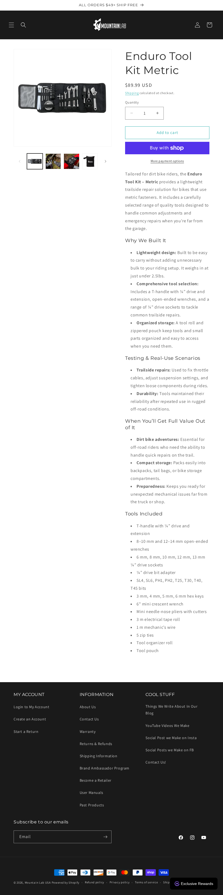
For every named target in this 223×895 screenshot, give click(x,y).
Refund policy (94, 882)
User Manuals (91, 792)
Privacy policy (120, 882)
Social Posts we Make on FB (169, 750)
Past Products (92, 805)
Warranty (88, 731)
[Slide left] (20, 161)
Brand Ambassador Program (104, 768)
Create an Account (30, 719)
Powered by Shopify (66, 882)
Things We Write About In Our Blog (171, 710)
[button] (11, 25)
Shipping (132, 93)
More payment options (167, 161)
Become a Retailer (96, 780)
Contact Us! (155, 762)
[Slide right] (106, 161)
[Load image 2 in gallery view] (53, 161)
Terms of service (146, 882)
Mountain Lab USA (38, 882)
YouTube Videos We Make (167, 725)
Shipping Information (98, 755)
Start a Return (26, 731)
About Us (88, 706)
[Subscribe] (105, 836)
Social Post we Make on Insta (171, 737)
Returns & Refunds (96, 743)
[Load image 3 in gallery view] (71, 161)
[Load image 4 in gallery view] (90, 161)
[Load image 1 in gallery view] (35, 161)
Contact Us (89, 719)
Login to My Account (31, 706)
